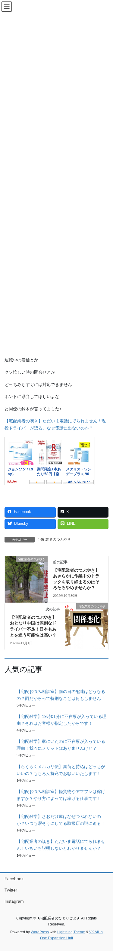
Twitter (11, 890)
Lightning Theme (71, 932)
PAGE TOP (104, 917)
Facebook (14, 878)
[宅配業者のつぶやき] (26, 578)
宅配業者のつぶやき (54, 539)
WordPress (40, 932)
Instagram (14, 901)
